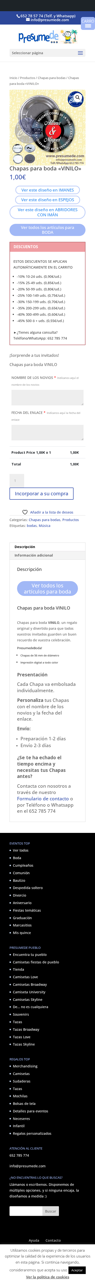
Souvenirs (21, 1014)
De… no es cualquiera (30, 1007)
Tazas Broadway (26, 1029)
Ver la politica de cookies (47, 1276)
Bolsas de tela (24, 1103)
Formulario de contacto (43, 798)
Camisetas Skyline (27, 999)
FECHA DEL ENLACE (45, 415)
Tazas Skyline (24, 1044)
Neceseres (21, 1118)
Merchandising (25, 1066)
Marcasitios (22, 925)
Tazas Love (21, 1037)
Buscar (50, 1211)
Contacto (53, 1240)
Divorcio (19, 895)
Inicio (13, 78)
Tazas (17, 1022)
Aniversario (22, 902)
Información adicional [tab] (34, 555)
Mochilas (20, 1096)
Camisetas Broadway (30, 984)
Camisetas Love (25, 977)
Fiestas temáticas (27, 910)
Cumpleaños (23, 865)
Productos (27, 78)
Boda (17, 857)
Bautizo (19, 880)
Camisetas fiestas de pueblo (36, 962)
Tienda (18, 969)
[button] (77, 97)
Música (44, 525)
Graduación (22, 918)
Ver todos (20, 850)
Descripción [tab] (25, 546)
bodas (32, 525)
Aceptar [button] (77, 1270)
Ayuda (34, 1240)
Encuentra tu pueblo (30, 954)
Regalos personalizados (32, 1133)
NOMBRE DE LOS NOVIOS (45, 380)
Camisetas (21, 1073)
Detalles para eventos (30, 1111)
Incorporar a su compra (41, 493)
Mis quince (22, 932)
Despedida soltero (28, 888)
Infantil (19, 1126)
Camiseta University (29, 992)
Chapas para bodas (52, 78)
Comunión (21, 873)
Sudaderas (21, 1081)
